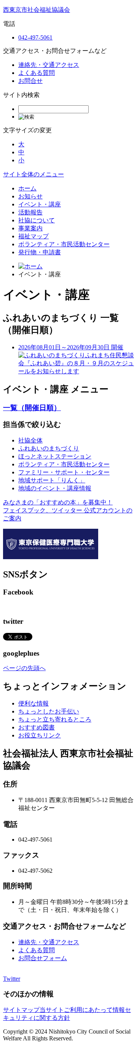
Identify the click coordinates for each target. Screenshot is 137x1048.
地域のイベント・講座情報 (54, 488)
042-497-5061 (35, 37)
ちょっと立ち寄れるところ (54, 719)
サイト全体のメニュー (33, 174)
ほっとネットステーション (54, 456)
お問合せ (30, 81)
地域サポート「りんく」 (51, 480)
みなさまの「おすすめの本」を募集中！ (58, 502)
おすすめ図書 (36, 727)
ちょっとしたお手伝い (48, 711)
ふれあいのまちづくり (48, 448)
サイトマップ (21, 1010)
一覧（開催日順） (32, 408)
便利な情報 (33, 703)
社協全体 (30, 440)
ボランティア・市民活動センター (64, 244)
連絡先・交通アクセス (48, 65)
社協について (36, 220)
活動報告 (30, 212)
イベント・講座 (39, 204)
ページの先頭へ (24, 668)
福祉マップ (33, 236)
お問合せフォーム (42, 958)
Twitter (11, 978)
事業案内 (30, 228)
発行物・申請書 (39, 252)
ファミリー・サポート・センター (64, 472)
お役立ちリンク (39, 735)
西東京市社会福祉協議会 (36, 9)
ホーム (27, 188)
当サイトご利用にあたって (76, 1010)
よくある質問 (36, 73)
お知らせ (30, 196)
